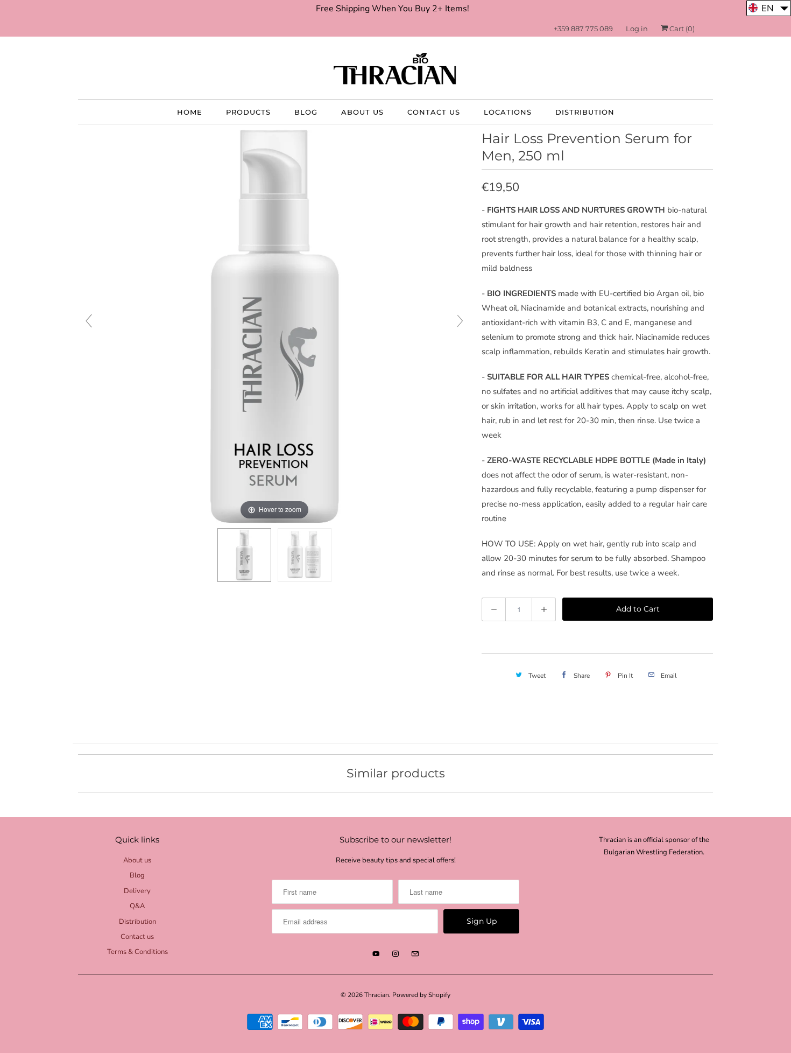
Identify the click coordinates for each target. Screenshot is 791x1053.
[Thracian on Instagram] (395, 954)
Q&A (137, 906)
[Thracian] (395, 70)
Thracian (376, 995)
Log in (637, 28)
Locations (508, 112)
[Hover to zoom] (274, 325)
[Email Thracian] (415, 954)
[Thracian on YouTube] (376, 954)
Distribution (585, 112)
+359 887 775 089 (583, 28)
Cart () (681, 28)
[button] (768, 8)
